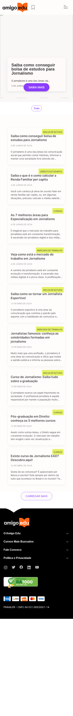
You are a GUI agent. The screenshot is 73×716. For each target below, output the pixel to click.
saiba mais (36, 87)
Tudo (37, 108)
